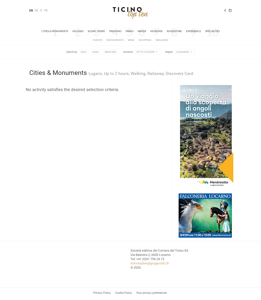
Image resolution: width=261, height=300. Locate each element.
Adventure (174, 31)
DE (36, 10)
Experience (193, 31)
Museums (156, 31)
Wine (131, 39)
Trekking (115, 31)
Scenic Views (96, 31)
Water (142, 31)
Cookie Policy (123, 293)
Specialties (212, 31)
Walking (110, 51)
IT (41, 10)
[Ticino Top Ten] (130, 13)
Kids (83, 51)
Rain (96, 51)
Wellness (162, 39)
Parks (130, 31)
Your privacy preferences (151, 293)
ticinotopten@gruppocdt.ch (149, 263)
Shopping (145, 39)
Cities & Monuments (55, 31)
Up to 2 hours (145, 51)
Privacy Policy (102, 293)
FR (46, 10)
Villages (77, 31)
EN (31, 10)
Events (97, 39)
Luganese (182, 51)
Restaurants (115, 39)
